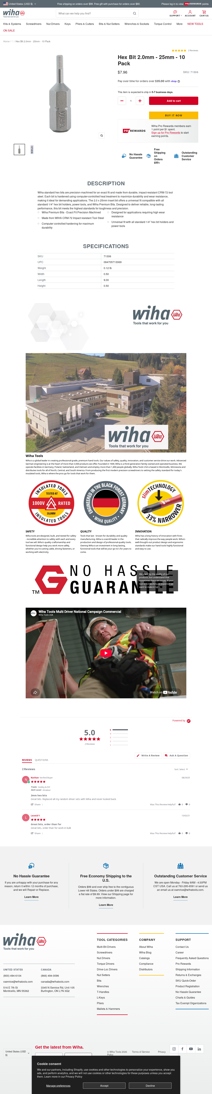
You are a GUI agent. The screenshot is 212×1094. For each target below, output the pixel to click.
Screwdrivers (33, 24)
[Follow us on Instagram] (174, 1049)
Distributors (146, 969)
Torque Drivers (105, 963)
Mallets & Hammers (108, 1008)
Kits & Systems (12, 24)
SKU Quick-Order (186, 980)
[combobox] (181, 769)
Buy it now (173, 115)
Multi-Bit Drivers (106, 946)
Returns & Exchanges (188, 975)
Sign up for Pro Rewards (165, 132)
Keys (68, 24)
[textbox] (189, 770)
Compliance (146, 963)
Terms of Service (141, 1051)
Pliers (100, 1003)
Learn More (31, 897)
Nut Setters (103, 975)
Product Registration (188, 986)
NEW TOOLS (195, 24)
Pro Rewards (183, 963)
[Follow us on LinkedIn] (199, 1049)
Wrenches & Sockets (137, 24)
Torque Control (163, 24)
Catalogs (144, 958)
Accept (104, 1086)
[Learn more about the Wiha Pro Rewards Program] (135, 131)
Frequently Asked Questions (192, 958)
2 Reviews (193, 50)
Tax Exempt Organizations (191, 1003)
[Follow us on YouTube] (191, 1049)
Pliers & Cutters (85, 24)
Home (6, 41)
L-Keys (101, 997)
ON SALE (9, 30)
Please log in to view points (185, 3)
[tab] (148, 756)
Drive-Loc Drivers (107, 969)
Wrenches (103, 986)
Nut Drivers (53, 24)
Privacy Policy (74, 1076)
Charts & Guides (185, 997)
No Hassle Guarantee (188, 992)
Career (180, 952)
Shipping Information (188, 969)
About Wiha (146, 946)
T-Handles (103, 992)
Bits (99, 980)
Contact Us (182, 946)
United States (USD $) (15, 1053)
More (180, 24)
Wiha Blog (145, 952)
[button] (37, 804)
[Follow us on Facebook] (182, 1049)
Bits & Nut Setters (109, 24)
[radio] (120, 730)
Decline (150, 1086)
